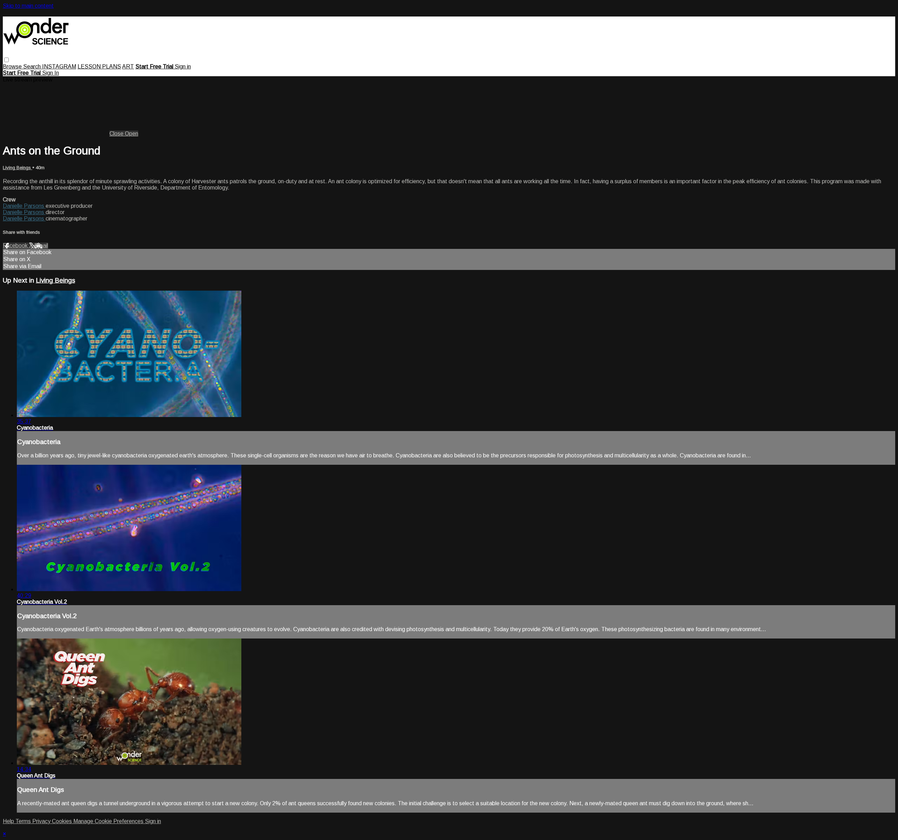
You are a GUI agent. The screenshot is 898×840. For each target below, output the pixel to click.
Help (9, 821)
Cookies (62, 821)
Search (32, 67)
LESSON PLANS (99, 67)
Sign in (183, 67)
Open (131, 134)
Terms (23, 821)
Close (117, 134)
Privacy (42, 821)
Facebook (16, 246)
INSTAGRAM (59, 67)
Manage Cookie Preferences (109, 821)
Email (41, 246)
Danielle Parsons (24, 206)
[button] (6, 60)
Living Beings (17, 167)
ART (128, 67)
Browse (13, 67)
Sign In (50, 73)
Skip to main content (28, 6)
